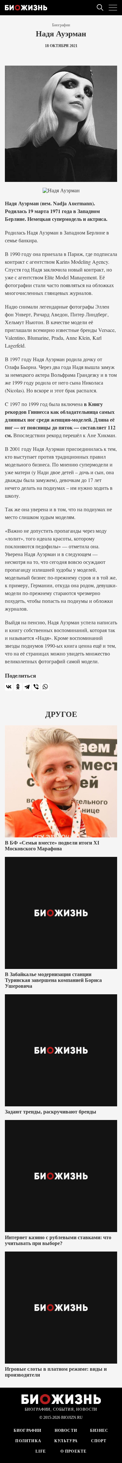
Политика (28, 1441)
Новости (66, 1430)
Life (40, 1451)
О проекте (73, 1451)
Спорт (99, 1441)
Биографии (61, 25)
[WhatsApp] (45, 687)
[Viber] (36, 687)
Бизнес (99, 1430)
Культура (66, 1441)
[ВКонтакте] (9, 687)
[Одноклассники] (18, 687)
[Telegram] (27, 687)
